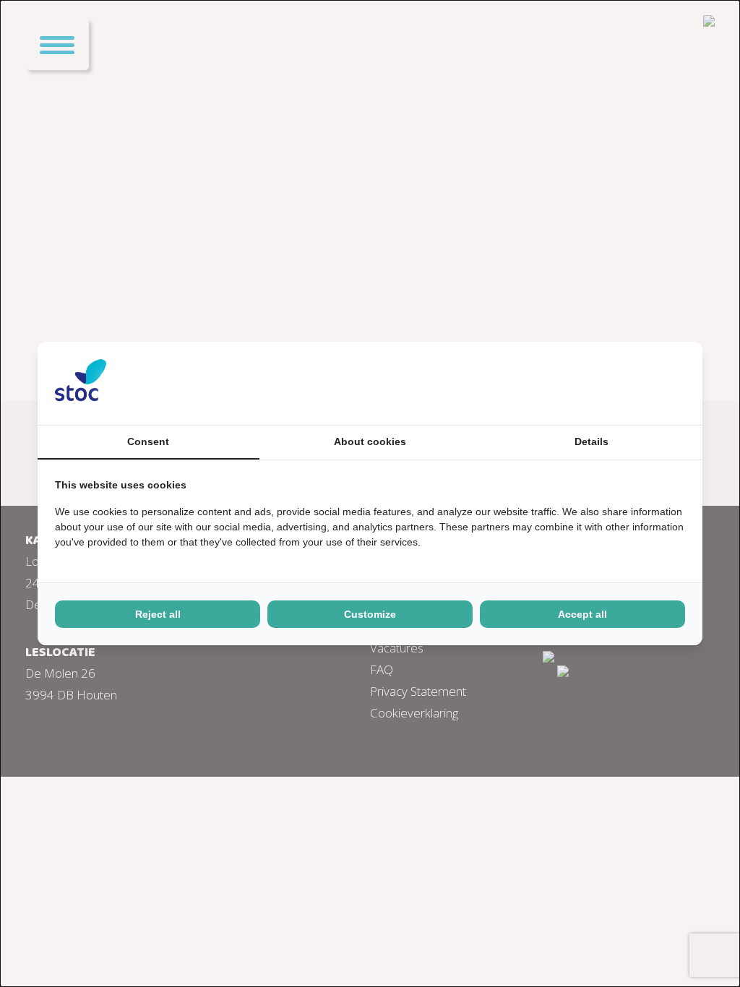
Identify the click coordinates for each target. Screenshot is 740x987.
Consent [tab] (148, 441)
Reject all (158, 614)
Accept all (582, 614)
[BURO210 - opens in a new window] (631, 383)
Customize (370, 614)
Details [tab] (591, 441)
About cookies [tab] (370, 441)
